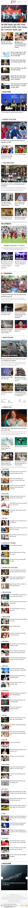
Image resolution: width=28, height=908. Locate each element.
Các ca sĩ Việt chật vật (15, 742)
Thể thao (5, 690)
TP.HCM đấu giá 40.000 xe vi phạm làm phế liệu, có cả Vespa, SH (21, 394)
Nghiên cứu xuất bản (10, 567)
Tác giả (4, 518)
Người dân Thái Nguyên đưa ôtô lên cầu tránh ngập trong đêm (7, 331)
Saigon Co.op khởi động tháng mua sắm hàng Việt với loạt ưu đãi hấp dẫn (18, 818)
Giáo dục (5, 838)
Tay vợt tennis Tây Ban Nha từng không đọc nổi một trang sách (21, 463)
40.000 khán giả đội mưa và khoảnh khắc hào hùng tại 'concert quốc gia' (14, 27)
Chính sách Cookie (9, 906)
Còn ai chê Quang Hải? (20, 154)
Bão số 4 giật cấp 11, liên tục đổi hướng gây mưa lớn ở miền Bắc (18, 54)
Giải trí (4, 740)
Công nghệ (6, 617)
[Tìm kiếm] (26, 2)
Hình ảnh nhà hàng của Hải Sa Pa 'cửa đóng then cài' (21, 379)
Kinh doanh (8, 337)
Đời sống (5, 641)
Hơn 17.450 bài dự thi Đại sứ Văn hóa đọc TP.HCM (20, 204)
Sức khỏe (5, 764)
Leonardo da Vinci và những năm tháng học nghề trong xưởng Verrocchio (17, 487)
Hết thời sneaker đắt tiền (21, 446)
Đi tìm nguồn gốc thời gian (16, 545)
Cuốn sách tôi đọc (9, 543)
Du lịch (4, 789)
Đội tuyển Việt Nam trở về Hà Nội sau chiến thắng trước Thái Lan (6, 156)
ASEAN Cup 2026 (9, 119)
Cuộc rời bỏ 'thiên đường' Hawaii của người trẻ (5, 448)
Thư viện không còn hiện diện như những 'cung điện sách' (6, 204)
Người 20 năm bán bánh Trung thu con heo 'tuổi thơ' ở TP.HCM (18, 77)
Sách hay (5, 494)
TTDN (4, 814)
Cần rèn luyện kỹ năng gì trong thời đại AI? (12, 112)
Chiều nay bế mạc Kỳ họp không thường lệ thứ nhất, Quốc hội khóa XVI (18, 733)
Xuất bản (6, 92)
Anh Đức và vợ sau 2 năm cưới (17, 756)
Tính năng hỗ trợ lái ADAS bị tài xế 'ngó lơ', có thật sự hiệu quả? (19, 85)
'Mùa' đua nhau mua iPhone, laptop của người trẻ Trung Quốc (6, 463)
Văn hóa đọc (8, 163)
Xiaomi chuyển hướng (15, 626)
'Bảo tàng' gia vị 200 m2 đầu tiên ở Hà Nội (20, 264)
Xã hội (4, 715)
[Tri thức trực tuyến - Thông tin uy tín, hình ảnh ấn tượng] (16, 2)
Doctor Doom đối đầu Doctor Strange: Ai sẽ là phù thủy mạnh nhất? (17, 480)
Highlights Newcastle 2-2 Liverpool (14, 245)
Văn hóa (5, 666)
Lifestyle (7, 407)
